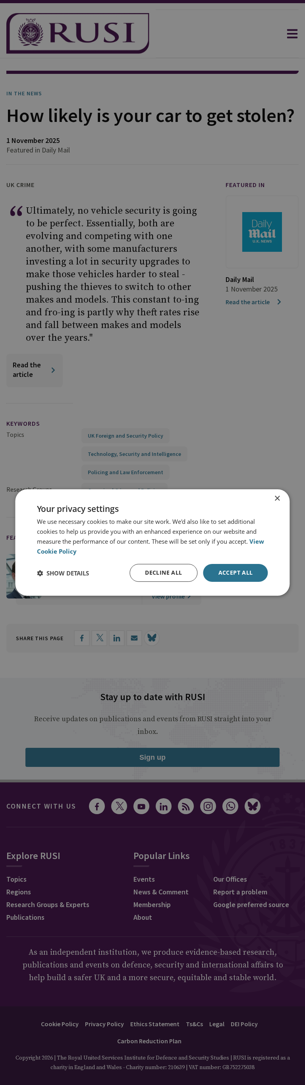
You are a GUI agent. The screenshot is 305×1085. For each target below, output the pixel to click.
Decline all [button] (163, 572)
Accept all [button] (235, 572)
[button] (63, 573)
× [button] (277, 499)
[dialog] (152, 542)
